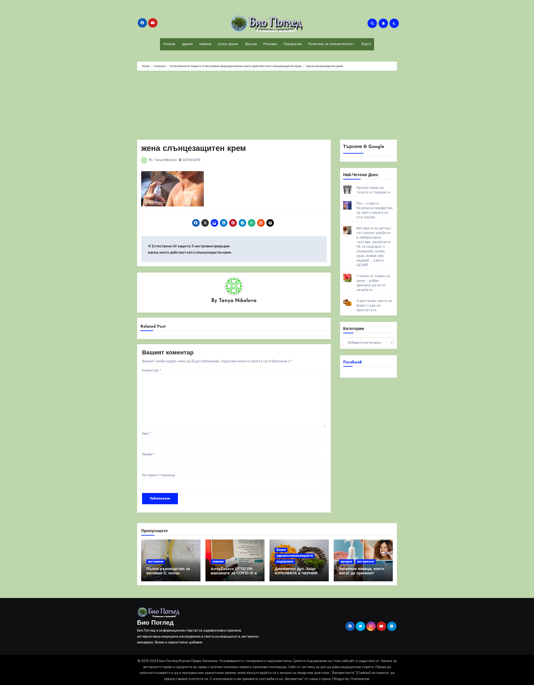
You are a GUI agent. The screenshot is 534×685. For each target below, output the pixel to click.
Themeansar (359, 679)
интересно (365, 561)
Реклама (270, 44)
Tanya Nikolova (165, 160)
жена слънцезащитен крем (193, 149)
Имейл (148, 454)
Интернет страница (158, 475)
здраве (187, 44)
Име (146, 434)
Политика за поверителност (331, 44)
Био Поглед (155, 623)
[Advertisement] (267, 106)
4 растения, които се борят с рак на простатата (374, 305)
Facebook (352, 362)
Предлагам (292, 44)
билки (281, 550)
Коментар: (151, 370)
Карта (365, 44)
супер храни (228, 44)
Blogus (339, 679)
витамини (155, 561)
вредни (346, 561)
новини (205, 44)
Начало (169, 44)
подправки (284, 561)
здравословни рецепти (294, 555)
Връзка (250, 44)
